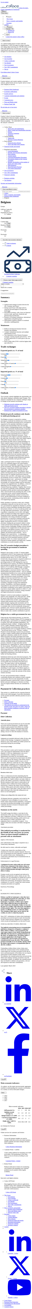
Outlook (8, 245)
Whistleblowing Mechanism (12, 1303)
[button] (7, 17)
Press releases (11, 154)
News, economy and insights (12, 1208)
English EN (11, 30)
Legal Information (13, 151)
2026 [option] (5, 1099)
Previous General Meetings (15, 139)
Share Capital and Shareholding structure (19, 130)
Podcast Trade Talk (13, 1212)
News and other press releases (16, 144)
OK (7, 293)
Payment (6, 700)
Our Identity (11, 1201)
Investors (6, 1214)
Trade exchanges (11, 243)
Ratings (10, 132)
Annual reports (12, 156)
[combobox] (2, 286)
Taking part (11, 138)
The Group (7, 1195)
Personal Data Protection (11, 1302)
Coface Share (11, 1215)
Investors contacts (13, 1225)
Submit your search (25, 191)
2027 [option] (5, 1100)
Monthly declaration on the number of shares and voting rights (18, 162)
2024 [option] (5, 1096)
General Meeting (12, 1217)
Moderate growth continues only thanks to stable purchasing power (16, 405)
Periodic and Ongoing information (17, 152)
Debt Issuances (12, 165)
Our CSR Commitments (14, 1204)
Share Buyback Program (15, 167)
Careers (6, 1227)
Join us (10, 1206)
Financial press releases (14, 143)
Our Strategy (11, 1197)
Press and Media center (14, 1211)
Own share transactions (14, 168)
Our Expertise (12, 1198)
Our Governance (12, 1203)
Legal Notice (8, 1300)
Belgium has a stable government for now (16, 410)
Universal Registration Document (17, 157)
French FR (11, 32)
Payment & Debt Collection (12, 274)
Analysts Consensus (13, 133)
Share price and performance (16, 128)
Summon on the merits (10, 703)
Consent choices (8, 1307)
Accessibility (7, 1305)
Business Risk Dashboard (15, 1209)
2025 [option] (5, 1097)
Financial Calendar (13, 1223)
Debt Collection (8, 702)
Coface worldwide (13, 1200)
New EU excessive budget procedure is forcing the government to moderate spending (17, 408)
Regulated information (14, 1222)
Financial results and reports (15, 1220)
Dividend (10, 135)
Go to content (4, 2)
